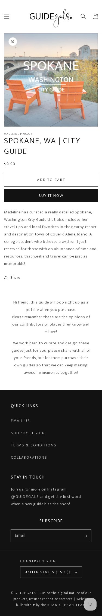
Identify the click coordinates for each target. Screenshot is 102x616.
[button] (7, 16)
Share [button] (15, 277)
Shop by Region (28, 433)
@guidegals (25, 496)
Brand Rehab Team (66, 605)
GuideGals (25, 593)
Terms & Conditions (34, 445)
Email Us (20, 421)
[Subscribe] (85, 536)
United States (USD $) (48, 572)
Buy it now (51, 195)
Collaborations (29, 457)
